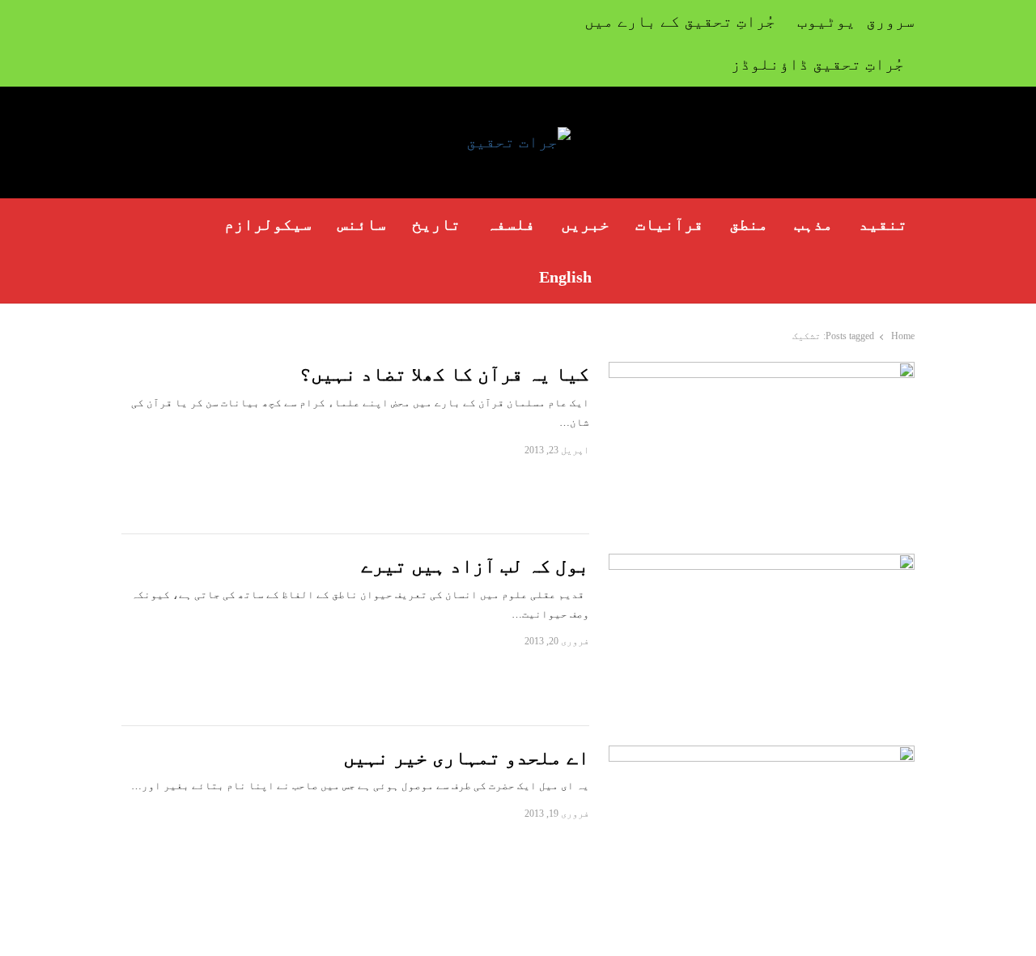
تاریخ (436, 224)
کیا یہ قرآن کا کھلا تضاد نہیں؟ (444, 374)
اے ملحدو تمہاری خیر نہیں (466, 757)
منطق (748, 224)
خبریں (585, 224)
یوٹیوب (826, 21)
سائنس (362, 224)
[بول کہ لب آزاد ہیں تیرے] (762, 563)
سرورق (890, 21)
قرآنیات (669, 224)
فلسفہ (510, 224)
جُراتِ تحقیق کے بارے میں (679, 21)
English (565, 277)
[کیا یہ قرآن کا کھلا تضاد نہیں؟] (762, 371)
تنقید (883, 224)
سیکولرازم (268, 224)
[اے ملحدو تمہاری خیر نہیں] (762, 755)
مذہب (813, 224)
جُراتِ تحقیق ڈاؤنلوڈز (817, 64)
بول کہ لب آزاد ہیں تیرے (475, 565)
